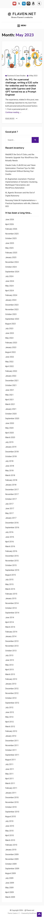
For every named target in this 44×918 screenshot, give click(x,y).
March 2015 (10, 589)
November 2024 (12, 262)
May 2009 (9, 887)
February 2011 (11, 788)
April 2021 (9, 399)
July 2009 (9, 878)
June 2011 (9, 769)
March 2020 (10, 437)
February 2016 (11, 551)
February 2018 (11, 480)
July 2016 (9, 532)
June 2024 (9, 281)
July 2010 (9, 821)
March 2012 (10, 726)
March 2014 (10, 627)
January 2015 (10, 598)
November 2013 (12, 646)
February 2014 (11, 632)
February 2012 (11, 731)
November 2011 (12, 745)
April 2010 (9, 835)
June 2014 (9, 617)
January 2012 (10, 736)
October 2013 (11, 651)
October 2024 (11, 267)
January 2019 (10, 447)
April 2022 (9, 366)
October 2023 (11, 314)
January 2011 (10, 793)
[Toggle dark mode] (39, 3)
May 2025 (9, 248)
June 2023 (9, 333)
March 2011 (10, 783)
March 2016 (10, 546)
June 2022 (9, 357)
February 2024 (11, 295)
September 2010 (12, 812)
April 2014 (9, 622)
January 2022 (10, 376)
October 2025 (11, 238)
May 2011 (9, 774)
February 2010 (11, 845)
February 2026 (11, 229)
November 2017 (12, 494)
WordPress (32, 913)
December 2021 (12, 380)
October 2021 (11, 385)
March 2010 (10, 840)
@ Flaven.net (22, 14)
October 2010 (11, 807)
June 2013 (9, 660)
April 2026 (9, 224)
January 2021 (10, 409)
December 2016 (12, 523)
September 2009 (12, 868)
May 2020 (9, 428)
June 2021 (9, 390)
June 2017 (9, 508)
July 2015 (9, 579)
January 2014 (10, 636)
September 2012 (12, 703)
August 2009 (10, 873)
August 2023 (10, 324)
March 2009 (10, 897)
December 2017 (12, 489)
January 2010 (10, 850)
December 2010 (12, 797)
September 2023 (12, 319)
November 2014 (12, 603)
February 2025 (11, 253)
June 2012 (9, 712)
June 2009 (9, 883)
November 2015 (12, 561)
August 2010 (10, 816)
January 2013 (10, 684)
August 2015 (10, 575)
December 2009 (12, 854)
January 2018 (10, 485)
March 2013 (10, 674)
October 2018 (11, 456)
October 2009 (11, 864)
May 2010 (9, 831)
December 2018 (12, 452)
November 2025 (12, 234)
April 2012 (9, 722)
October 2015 (11, 565)
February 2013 (11, 679)
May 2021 (9, 395)
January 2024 (10, 300)
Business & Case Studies (16, 76)
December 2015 (12, 556)
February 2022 (11, 371)
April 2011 (9, 778)
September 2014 (12, 613)
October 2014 (11, 608)
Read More (9, 118)
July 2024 (9, 276)
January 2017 (10, 518)
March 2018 (10, 475)
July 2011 (9, 764)
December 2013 (12, 641)
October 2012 (11, 698)
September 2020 (12, 418)
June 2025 (9, 243)
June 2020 (9, 423)
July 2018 (9, 461)
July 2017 (9, 504)
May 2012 (9, 717)
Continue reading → (13, 112)
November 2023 (12, 309)
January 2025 (10, 257)
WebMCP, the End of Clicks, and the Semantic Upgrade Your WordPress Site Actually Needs (21, 157)
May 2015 (9, 584)
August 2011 (10, 760)
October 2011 (11, 750)
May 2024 (9, 286)
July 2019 (9, 442)
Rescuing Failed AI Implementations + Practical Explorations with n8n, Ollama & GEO (21, 203)
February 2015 (11, 594)
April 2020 (9, 433)
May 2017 (9, 513)
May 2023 (9, 338)
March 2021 (10, 404)
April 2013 (9, 669)
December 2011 (12, 741)
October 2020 (11, 414)
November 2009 (12, 859)
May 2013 (9, 665)
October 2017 (11, 499)
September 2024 (12, 272)
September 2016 (12, 527)
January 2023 (10, 347)
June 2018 (9, 466)
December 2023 (12, 305)
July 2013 (9, 655)
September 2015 (12, 570)
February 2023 (11, 343)
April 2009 (9, 892)
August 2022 (10, 352)
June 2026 (9, 219)
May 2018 (9, 470)
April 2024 (9, 290)
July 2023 (9, 328)
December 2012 (12, 688)
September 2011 (12, 755)
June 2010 (9, 826)
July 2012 (9, 707)
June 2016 (9, 537)
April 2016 (9, 542)
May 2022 (9, 362)
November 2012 (12, 693)
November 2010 (12, 802)
